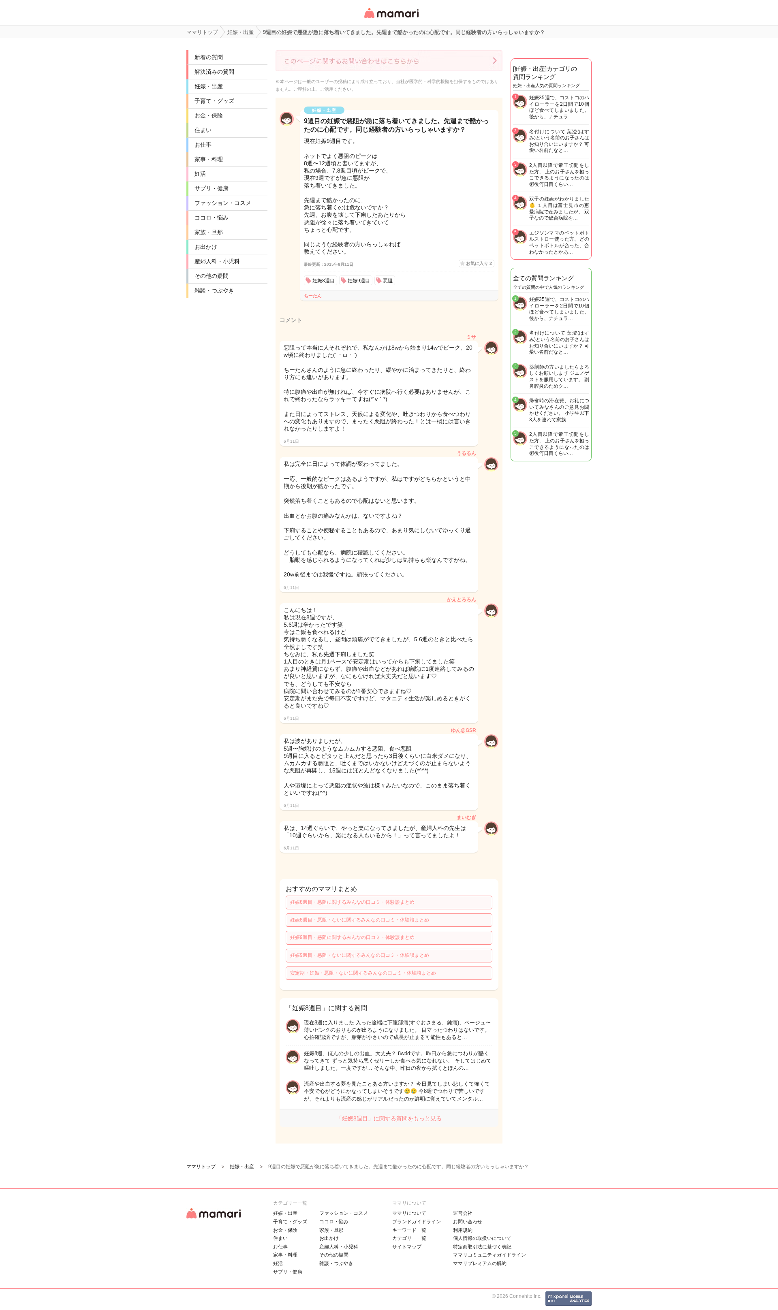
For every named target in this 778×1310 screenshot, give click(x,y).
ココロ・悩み (211, 217)
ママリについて (409, 1213)
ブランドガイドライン (416, 1222)
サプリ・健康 (211, 188)
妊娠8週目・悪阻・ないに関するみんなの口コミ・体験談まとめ (359, 920)
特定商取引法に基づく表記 (482, 1247)
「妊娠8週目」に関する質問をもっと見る (389, 1118)
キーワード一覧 (409, 1230)
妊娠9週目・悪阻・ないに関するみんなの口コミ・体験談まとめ (359, 955)
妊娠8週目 (323, 281)
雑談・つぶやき (214, 290)
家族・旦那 (208, 232)
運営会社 (462, 1213)
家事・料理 (208, 159)
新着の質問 (208, 57)
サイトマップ (406, 1247)
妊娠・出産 (208, 86)
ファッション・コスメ (222, 203)
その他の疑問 (211, 276)
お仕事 (203, 144)
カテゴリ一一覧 (409, 1238)
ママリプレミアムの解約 (480, 1263)
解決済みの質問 (214, 71)
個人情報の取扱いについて (482, 1238)
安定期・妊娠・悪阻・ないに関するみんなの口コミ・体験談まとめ (363, 973)
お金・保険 (208, 115)
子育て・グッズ (214, 101)
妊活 (200, 174)
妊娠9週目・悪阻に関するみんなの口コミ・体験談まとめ (352, 937)
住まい (203, 130)
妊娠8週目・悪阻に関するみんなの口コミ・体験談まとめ (352, 902)
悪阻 (388, 281)
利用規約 (462, 1230)
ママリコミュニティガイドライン (489, 1255)
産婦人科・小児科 (217, 261)
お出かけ (205, 246)
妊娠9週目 (359, 281)
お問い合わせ (467, 1222)
